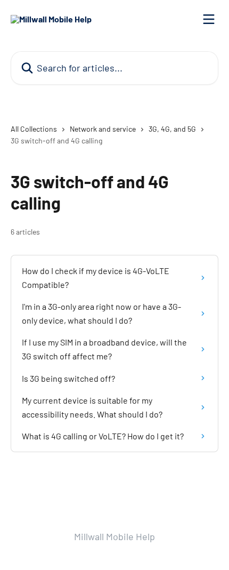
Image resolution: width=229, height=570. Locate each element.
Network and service (103, 128)
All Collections (34, 128)
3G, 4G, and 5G (172, 128)
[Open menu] (208, 19)
